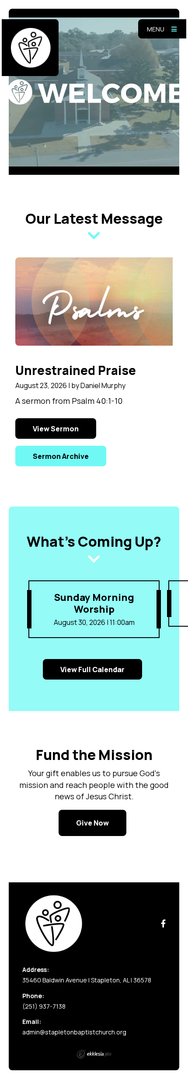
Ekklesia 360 (94, 1054)
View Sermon (56, 429)
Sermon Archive (61, 456)
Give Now (92, 823)
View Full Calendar (92, 669)
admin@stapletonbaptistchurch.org (74, 1032)
